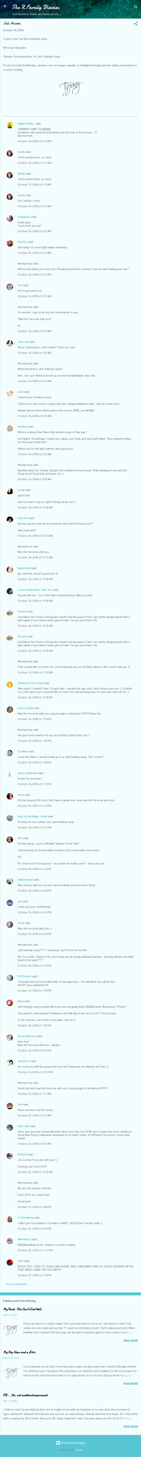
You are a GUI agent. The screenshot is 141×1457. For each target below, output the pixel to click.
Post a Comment (17, 1284)
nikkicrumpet (25, 879)
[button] (136, 24)
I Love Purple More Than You (35, 589)
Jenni (21, 794)
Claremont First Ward (30, 683)
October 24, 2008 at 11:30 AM (35, 672)
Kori (20, 285)
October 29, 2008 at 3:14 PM (34, 1275)
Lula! (20, 391)
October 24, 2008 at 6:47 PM (34, 965)
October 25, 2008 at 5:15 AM (34, 1115)
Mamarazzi (24, 1239)
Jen (20, 901)
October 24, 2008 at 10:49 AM (35, 600)
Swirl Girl (23, 518)
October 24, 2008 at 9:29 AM (34, 331)
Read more (131, 1340)
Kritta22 (22, 1154)
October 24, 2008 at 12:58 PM (35, 697)
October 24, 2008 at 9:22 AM (34, 231)
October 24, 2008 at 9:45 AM (34, 416)
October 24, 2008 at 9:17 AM (34, 163)
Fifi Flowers (24, 976)
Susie (21, 923)
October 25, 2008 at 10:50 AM (35, 1172)
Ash (20, 838)
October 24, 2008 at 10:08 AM (35, 507)
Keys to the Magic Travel (32, 816)
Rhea (21, 1001)
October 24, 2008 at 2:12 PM (34, 784)
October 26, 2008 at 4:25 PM (34, 1228)
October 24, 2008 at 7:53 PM (34, 1025)
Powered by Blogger (72, 1443)
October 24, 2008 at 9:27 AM (34, 296)
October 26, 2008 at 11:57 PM (35, 1250)
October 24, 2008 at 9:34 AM (34, 381)
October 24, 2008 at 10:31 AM (35, 557)
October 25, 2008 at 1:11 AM (34, 1094)
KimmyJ (22, 242)
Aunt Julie (24, 1126)
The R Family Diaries (36, 7)
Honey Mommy (27, 1036)
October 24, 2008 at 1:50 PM (34, 762)
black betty (24, 568)
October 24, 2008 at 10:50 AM (35, 625)
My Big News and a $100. (19, 1352)
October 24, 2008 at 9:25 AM (34, 274)
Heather (22, 426)
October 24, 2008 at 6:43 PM (34, 934)
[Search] (136, 7)
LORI (20, 1261)
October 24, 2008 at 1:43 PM (34, 740)
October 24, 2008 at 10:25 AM (35, 535)
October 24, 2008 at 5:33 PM (34, 869)
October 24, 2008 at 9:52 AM (34, 454)
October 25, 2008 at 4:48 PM (34, 1207)
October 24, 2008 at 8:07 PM (34, 1050)
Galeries (78, 1450)
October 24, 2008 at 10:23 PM (35, 1072)
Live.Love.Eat (25, 708)
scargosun (24, 217)
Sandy (21, 152)
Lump (21, 490)
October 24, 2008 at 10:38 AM (35, 579)
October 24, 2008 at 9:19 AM (34, 206)
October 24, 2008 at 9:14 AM (34, 141)
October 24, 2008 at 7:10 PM (34, 990)
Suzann (22, 611)
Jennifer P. (24, 1061)
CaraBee (23, 751)
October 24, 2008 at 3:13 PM (34, 805)
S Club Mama (26, 1217)
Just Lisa (23, 341)
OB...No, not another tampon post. (25, 1395)
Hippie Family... (26, 123)
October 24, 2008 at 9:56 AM (34, 479)
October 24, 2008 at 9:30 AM (34, 353)
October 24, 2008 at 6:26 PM (34, 912)
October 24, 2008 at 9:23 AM (34, 253)
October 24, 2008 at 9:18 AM (34, 184)
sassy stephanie (27, 773)
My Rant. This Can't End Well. (22, 1309)
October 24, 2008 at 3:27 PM (34, 827)
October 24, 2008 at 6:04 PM (34, 890)
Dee (20, 1104)
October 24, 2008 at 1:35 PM (34, 719)
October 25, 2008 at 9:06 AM (34, 1143)
